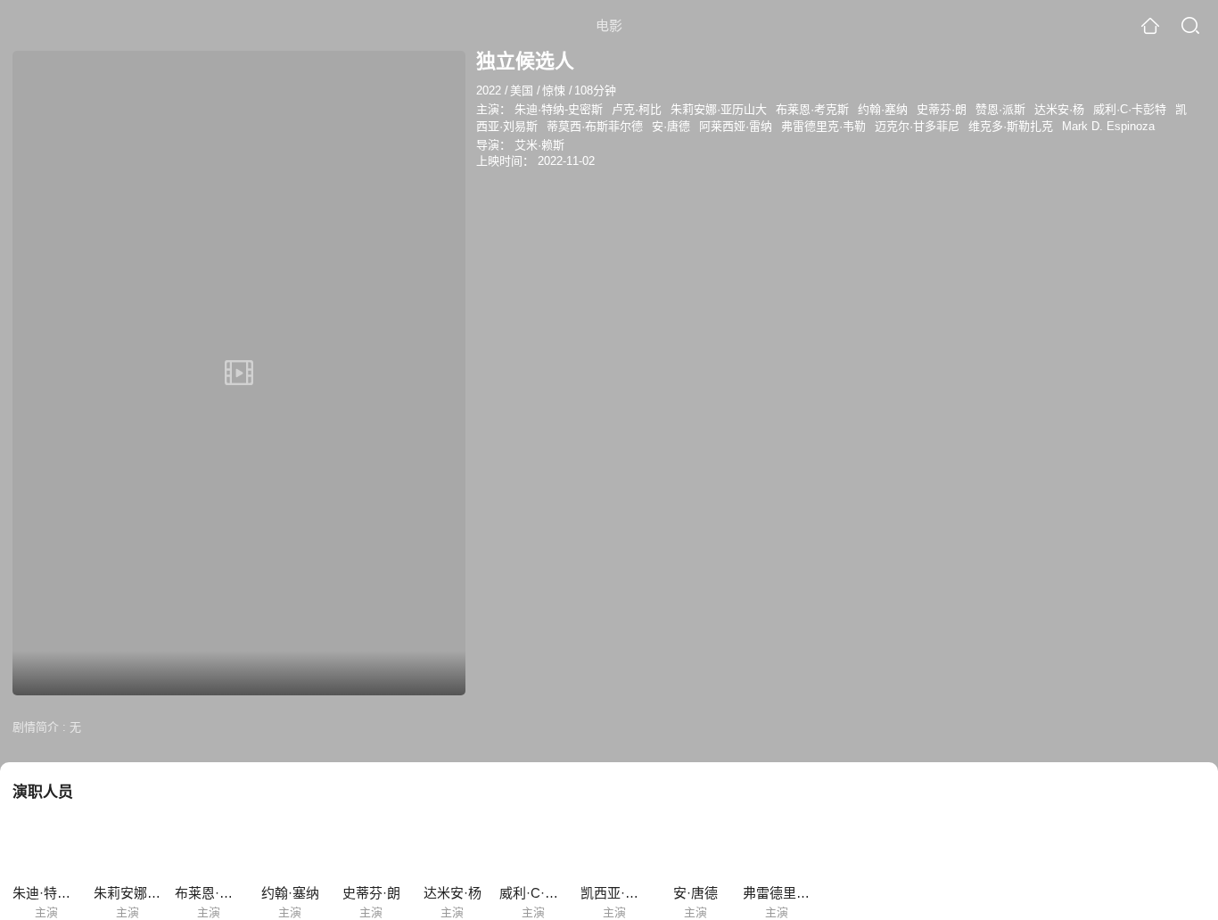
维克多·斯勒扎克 (1010, 126)
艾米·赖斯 (539, 145)
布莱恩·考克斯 (812, 109)
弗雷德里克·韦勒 (823, 126)
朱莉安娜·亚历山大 (719, 109)
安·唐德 (671, 126)
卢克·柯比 (637, 109)
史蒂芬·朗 (942, 109)
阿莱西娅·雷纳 (735, 126)
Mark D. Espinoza (1108, 126)
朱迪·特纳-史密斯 (558, 109)
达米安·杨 (1059, 109)
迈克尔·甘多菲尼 (917, 126)
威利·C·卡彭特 (1129, 109)
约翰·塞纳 (883, 109)
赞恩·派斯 (1000, 109)
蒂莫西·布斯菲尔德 (595, 126)
